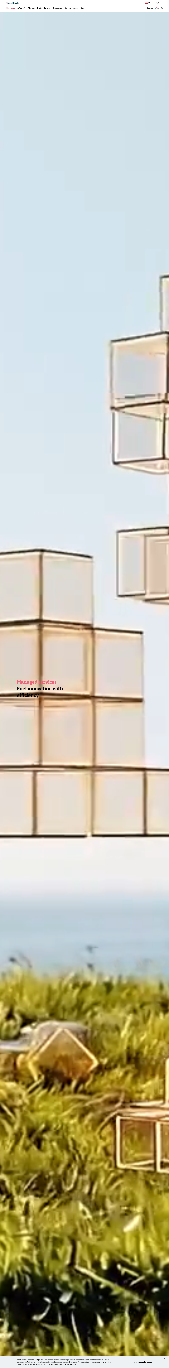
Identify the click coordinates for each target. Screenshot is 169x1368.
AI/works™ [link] (21, 8)
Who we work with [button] (35, 8)
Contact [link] (84, 8)
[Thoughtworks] (12, 2)
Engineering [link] (57, 8)
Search (150, 8)
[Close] (165, 1358)
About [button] (75, 8)
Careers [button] (68, 8)
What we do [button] (10, 8)
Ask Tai (160, 8)
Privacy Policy (70, 1364)
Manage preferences (143, 1362)
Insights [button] (47, 8)
